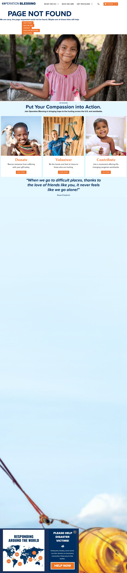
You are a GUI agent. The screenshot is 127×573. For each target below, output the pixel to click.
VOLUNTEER (27, 33)
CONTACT (26, 28)
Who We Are (68, 3)
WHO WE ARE (28, 25)
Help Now (105, 172)
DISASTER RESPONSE (30, 30)
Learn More (63, 172)
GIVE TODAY (27, 23)
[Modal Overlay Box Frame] (39, 550)
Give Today (21, 172)
